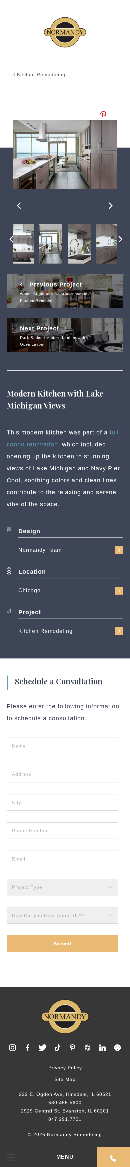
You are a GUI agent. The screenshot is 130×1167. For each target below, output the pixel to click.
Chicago (29, 590)
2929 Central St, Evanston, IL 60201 (65, 1110)
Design (29, 531)
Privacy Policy (65, 1067)
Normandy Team (40, 550)
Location (32, 571)
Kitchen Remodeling (40, 74)
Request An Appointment (113, 1157)
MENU (65, 1157)
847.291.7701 (65, 1119)
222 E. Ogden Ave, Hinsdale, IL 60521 (65, 1094)
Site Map (65, 1079)
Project (29, 612)
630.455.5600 (65, 1102)
